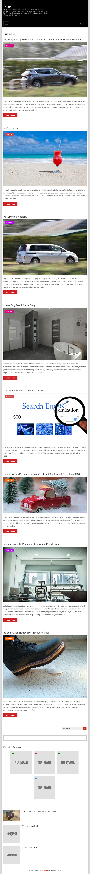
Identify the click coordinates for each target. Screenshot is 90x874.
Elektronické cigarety (30, 847)
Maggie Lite (45, 870)
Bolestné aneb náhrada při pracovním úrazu (26, 632)
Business (9, 45)
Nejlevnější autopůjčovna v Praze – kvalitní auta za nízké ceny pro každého (43, 39)
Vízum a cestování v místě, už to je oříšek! (39, 811)
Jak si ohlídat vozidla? (15, 216)
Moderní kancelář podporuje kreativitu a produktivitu (31, 544)
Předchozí (66, 729)
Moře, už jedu (10, 128)
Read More (10, 115)
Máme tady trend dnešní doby (19, 305)
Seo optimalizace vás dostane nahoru (23, 390)
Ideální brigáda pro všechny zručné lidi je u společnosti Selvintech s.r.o (41, 474)
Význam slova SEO (30, 826)
